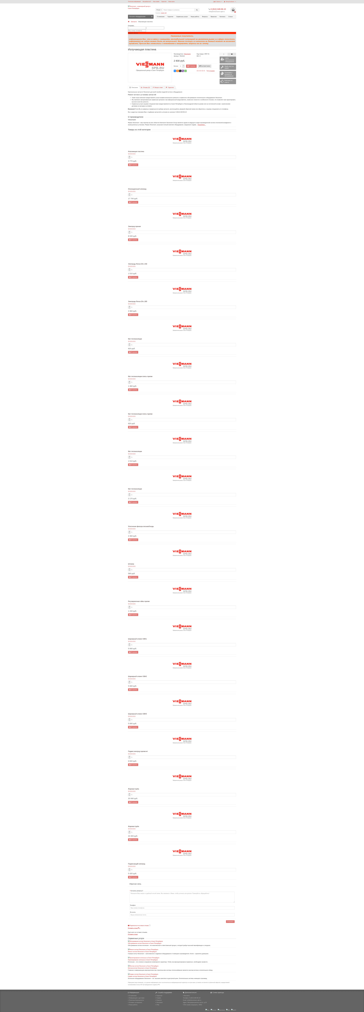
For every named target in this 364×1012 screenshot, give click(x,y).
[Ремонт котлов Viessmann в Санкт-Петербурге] (182, 949)
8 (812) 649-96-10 (218, 9)
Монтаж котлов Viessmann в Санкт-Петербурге (142, 968)
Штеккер (131, 564)
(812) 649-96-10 (195, 998)
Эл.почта (132, 912)
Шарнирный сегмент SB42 (137, 676)
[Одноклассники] (177, 71)
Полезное (160, 1002)
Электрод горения (134, 226)
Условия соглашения (135, 1002)
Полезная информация (134, 1)
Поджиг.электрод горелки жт (138, 751)
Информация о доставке (136, 998)
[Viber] (183, 71)
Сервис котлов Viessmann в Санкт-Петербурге (142, 976)
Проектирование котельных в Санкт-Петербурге (143, 960)
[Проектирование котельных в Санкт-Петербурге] (182, 958)
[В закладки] (232, 54)
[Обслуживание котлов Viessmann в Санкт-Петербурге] (182, 941)
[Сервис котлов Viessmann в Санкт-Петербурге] (182, 974)
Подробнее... (202, 124)
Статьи (230, 16)
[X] (180, 71)
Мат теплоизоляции (135, 339)
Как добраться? (147, 1)
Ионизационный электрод (137, 189)
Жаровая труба (133, 789)
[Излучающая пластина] (150, 67)
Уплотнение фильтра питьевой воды (141, 526)
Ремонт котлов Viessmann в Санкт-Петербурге (142, 951)
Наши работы (195, 16)
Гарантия (163, 1)
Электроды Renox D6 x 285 (137, 301)
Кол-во (176, 66)
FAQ (158, 1004)
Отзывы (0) (146, 87)
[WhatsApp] (185, 71)
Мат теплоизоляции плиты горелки (140, 376)
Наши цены (171, 1)
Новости (159, 1000)
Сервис (159, 998)
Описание (135, 87)
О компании (160, 16)
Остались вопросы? (137, 890)
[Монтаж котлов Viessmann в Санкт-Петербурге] (182, 966)
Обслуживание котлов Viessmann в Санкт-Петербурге (144, 943)
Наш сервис (156, 1)
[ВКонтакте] (175, 71)
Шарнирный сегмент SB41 (137, 639)
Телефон (133, 905)
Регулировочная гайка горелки (139, 601)
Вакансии (214, 16)
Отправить (230, 921)
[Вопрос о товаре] (224, 54)
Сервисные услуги (182, 16)
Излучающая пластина (136, 151)
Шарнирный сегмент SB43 (137, 714)
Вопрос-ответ (159, 87)
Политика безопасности (136, 1000)
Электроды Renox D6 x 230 (137, 264)
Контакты (222, 16)
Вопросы (205, 16)
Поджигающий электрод (136, 864)
